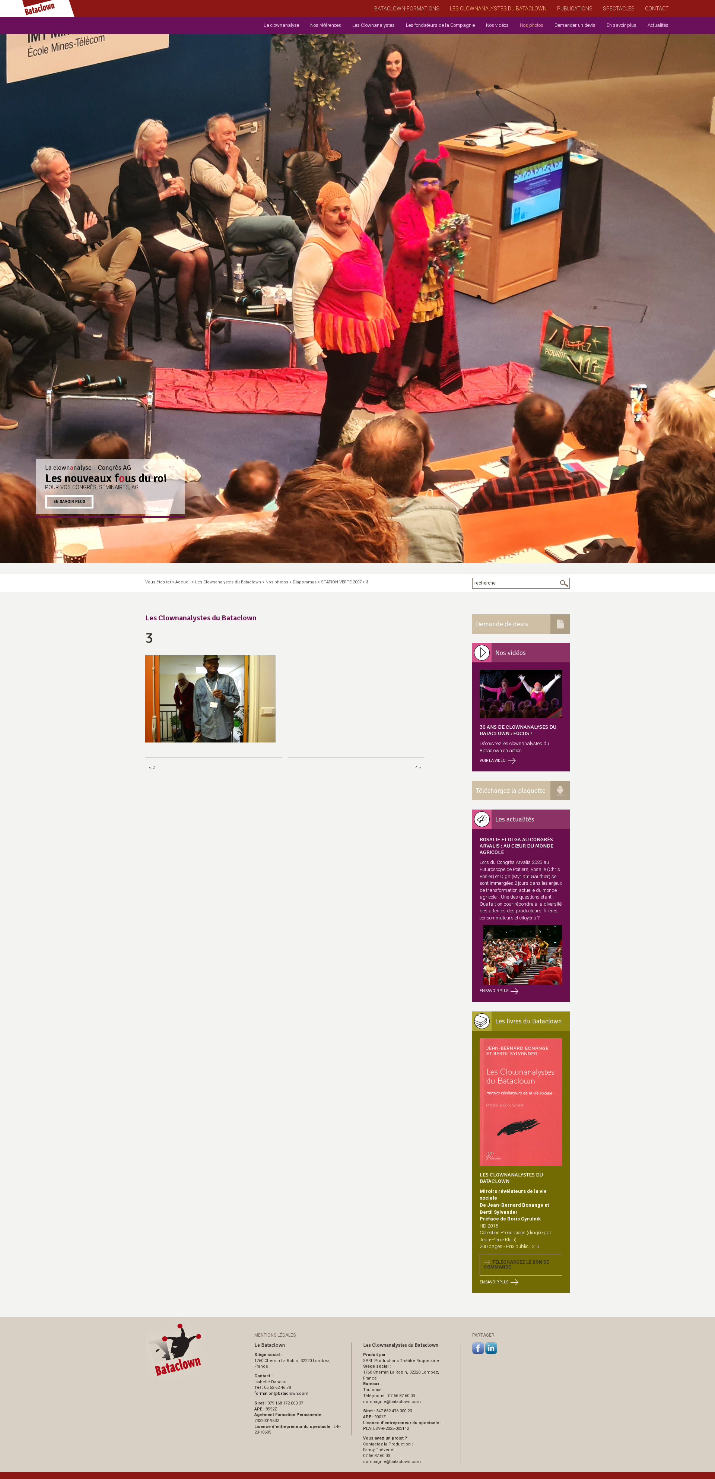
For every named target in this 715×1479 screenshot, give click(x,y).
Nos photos (531, 25)
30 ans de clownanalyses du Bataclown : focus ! (518, 730)
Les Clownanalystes (373, 25)
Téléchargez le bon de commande (516, 1265)
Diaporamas (305, 582)
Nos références (325, 25)
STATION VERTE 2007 (341, 582)
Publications (574, 9)
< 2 (152, 767)
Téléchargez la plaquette (511, 790)
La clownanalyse (281, 25)
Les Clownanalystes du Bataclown (498, 9)
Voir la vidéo (493, 760)
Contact (657, 9)
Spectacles (619, 9)
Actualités (658, 25)
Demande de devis (502, 624)
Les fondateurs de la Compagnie (440, 25)
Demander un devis (574, 25)
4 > (418, 767)
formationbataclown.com (281, 1393)
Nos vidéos (497, 25)
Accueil (183, 582)
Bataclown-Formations (406, 9)
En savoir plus (621, 25)
